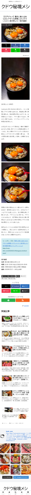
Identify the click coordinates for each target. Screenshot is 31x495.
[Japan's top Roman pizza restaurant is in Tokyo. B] (26, 469)
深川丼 (24, 276)
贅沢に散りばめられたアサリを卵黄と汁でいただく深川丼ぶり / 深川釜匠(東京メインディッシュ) (15, 243)
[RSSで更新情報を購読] (23, 300)
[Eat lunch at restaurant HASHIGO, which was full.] (5, 459)
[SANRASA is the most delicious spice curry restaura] (15, 459)
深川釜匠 (5, 278)
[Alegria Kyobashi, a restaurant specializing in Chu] (15, 448)
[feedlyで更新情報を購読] (8, 300)
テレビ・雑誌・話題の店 (9, 276)
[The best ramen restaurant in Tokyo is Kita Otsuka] (26, 459)
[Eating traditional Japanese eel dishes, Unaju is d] (5, 448)
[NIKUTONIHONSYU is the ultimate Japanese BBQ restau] (26, 448)
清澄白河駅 (12, 278)
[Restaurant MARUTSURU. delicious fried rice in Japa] (5, 469)
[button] (25, 50)
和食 (18, 276)
